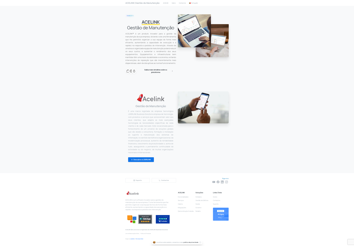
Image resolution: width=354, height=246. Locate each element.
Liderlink (132, 239)
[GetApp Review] (145, 219)
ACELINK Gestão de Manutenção (142, 2)
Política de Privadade (145, 233)
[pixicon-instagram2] (226, 181)
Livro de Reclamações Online (132, 233)
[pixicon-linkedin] (222, 181)
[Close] (200, 242)
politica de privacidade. (191, 242)
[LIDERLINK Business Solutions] (131, 219)
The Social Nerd (139, 239)
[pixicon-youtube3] (214, 181)
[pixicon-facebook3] (218, 181)
